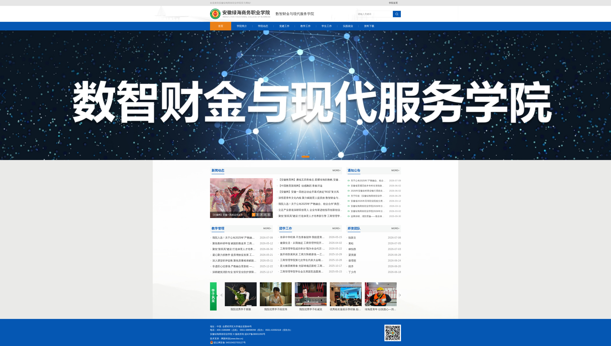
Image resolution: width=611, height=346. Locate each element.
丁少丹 (352, 272)
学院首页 (393, 3)
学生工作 (327, 26)
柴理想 (352, 260)
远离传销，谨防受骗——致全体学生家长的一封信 (375, 216)
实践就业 (348, 26)
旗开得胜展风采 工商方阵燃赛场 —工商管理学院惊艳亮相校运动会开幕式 (321, 254)
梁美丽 (352, 254)
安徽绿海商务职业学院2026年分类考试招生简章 (374, 211)
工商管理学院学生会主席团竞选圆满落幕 (303, 271)
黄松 (351, 243)
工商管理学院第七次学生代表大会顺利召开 (304, 260)
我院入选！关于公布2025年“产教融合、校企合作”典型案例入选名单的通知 (320, 204)
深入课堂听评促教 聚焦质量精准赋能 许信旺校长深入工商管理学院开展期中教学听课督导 (262, 260)
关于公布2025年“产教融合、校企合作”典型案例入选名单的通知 (382, 180)
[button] (4, 95)
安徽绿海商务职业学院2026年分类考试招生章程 (374, 206)
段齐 (351, 266)
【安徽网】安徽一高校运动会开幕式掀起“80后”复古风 (308, 191)
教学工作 (305, 26)
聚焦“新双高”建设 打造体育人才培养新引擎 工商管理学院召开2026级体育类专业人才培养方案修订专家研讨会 (340, 216)
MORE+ (337, 170)
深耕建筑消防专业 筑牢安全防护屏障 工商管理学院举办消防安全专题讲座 (253, 272)
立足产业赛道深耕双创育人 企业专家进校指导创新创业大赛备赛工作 (316, 210)
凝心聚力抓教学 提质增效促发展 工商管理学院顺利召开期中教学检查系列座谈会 (257, 254)
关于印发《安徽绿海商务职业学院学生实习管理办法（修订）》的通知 (385, 196)
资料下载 (369, 26)
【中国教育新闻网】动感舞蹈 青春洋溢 (300, 185)
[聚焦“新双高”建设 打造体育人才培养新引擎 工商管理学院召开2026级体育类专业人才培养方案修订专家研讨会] (241, 179)
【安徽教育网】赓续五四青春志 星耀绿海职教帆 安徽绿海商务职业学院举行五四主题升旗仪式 (331, 179)
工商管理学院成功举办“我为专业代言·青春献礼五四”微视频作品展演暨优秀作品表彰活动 (329, 248)
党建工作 (284, 26)
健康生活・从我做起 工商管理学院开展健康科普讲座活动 (312, 243)
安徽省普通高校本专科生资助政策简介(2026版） (375, 185)
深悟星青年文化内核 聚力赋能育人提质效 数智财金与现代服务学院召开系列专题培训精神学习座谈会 (335, 197)
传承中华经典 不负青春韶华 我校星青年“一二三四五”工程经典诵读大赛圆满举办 (324, 237)
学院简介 (242, 26)
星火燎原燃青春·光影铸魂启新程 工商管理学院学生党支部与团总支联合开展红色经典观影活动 (333, 265)
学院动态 (263, 26)
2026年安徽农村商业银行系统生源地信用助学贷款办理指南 (380, 190)
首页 (220, 26)
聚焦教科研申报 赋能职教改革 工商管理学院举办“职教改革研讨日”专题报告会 (255, 243)
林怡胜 (352, 249)
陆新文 (352, 237)
